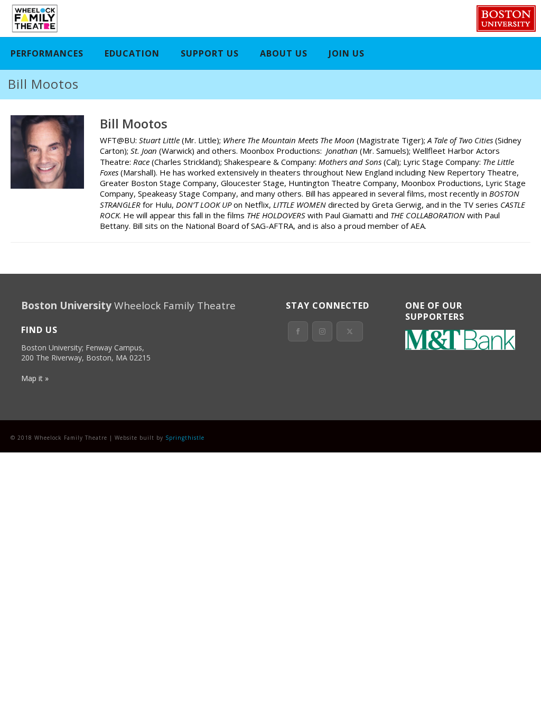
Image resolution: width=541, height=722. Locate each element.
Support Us (210, 53)
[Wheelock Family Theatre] (33, 18)
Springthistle (184, 437)
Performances (47, 53)
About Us (283, 53)
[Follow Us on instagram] (322, 331)
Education (132, 53)
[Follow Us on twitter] (350, 331)
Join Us (347, 53)
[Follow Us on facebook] (298, 331)
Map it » (35, 378)
